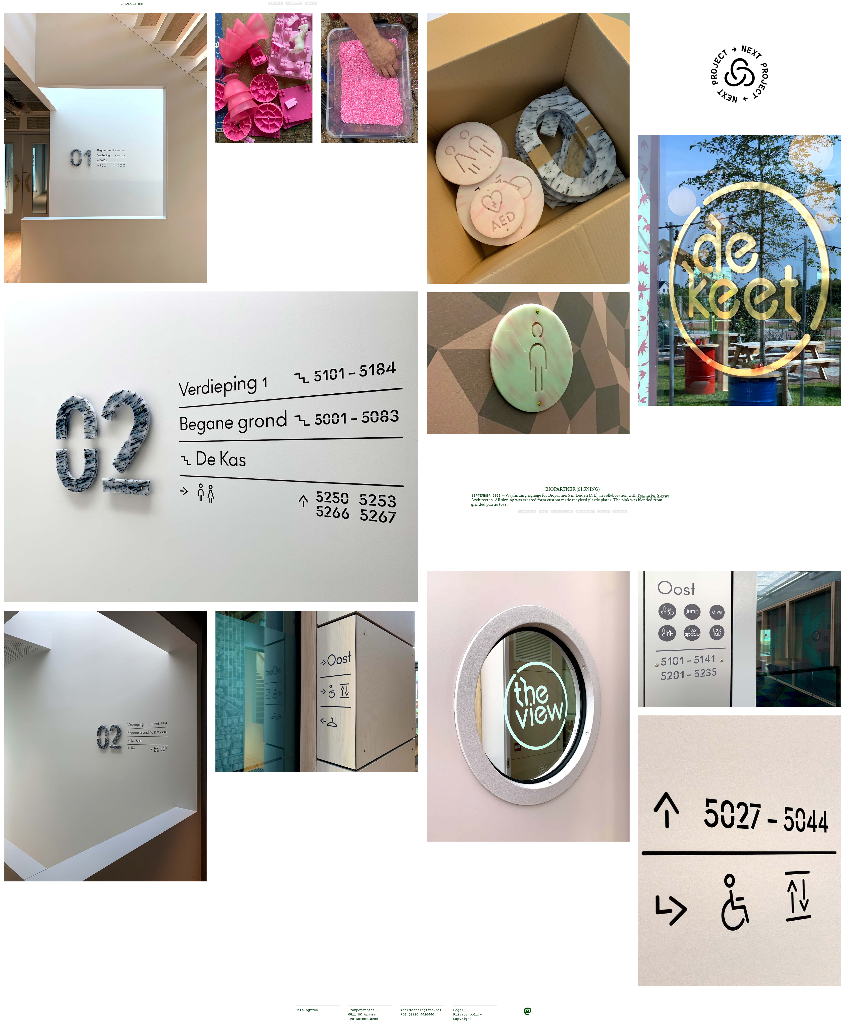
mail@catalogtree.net (421, 1010)
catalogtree (132, 4)
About (311, 3)
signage (620, 511)
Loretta (294, 3)
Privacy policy (467, 1014)
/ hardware (527, 511)
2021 (543, 511)
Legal (458, 1010)
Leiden (603, 511)
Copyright (462, 1019)
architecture (561, 511)
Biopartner (585, 511)
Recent (275, 3)
